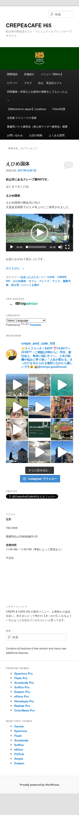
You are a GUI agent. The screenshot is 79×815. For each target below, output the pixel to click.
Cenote (19, 726)
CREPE (61, 277)
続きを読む (15, 268)
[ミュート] (60, 247)
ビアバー (12, 83)
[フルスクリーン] (67, 247)
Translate (35, 325)
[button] (39, 232)
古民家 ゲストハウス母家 (22, 117)
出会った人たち (29, 277)
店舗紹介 (29, 74)
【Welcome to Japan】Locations (26, 109)
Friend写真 (58, 109)
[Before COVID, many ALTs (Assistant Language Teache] (62, 407)
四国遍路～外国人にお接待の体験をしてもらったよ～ (37, 96)
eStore (18, 749)
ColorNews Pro (24, 710)
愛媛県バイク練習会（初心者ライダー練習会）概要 (37, 126)
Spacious (20, 731)
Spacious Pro (23, 673)
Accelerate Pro (24, 682)
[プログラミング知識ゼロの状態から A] (39, 429)
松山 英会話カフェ (50, 83)
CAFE (51, 277)
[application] (39, 232)
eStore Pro (21, 696)
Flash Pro (20, 678)
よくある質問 (57, 135)
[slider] (36, 247)
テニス (56, 281)
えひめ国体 (18, 163)
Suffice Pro (21, 687)
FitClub (19, 754)
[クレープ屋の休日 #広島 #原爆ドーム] (39, 407)
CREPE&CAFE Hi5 (28, 25)
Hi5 (8, 281)
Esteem (19, 763)
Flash (18, 736)
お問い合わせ (15, 135)
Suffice (19, 745)
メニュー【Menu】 (52, 74)
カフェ (32, 281)
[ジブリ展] (17, 429)
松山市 (15, 285)
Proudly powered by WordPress (39, 785)
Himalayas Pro (24, 701)
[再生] (11, 247)
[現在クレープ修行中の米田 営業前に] (17, 407)
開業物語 (12, 74)
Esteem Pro (22, 692)
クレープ (44, 281)
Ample (18, 758)
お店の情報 (35, 135)
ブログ (28, 83)
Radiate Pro (22, 706)
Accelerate (21, 740)
